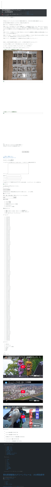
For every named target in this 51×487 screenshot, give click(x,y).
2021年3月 (8, 297)
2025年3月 (8, 238)
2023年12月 (8, 256)
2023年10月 (8, 259)
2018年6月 (8, 338)
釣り (6, 350)
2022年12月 (8, 271)
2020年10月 (8, 304)
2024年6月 (8, 249)
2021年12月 (8, 286)
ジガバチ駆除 (8, 201)
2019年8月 (8, 321)
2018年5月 (8, 340)
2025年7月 (8, 233)
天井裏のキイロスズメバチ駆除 (12, 204)
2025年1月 (8, 240)
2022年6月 (8, 279)
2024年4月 (8, 251)
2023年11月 (8, 258)
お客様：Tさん (9, 447)
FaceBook (9, 451)
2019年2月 (8, 328)
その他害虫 (9, 468)
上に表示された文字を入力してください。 (11, 186)
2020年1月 (8, 315)
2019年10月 (8, 318)
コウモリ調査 (8, 202)
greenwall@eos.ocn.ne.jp (9, 478)
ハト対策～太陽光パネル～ (8, 156)
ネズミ (8, 465)
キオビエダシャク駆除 (10, 206)
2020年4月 (8, 311)
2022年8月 (8, 276)
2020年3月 (8, 312)
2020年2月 (8, 314)
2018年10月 (8, 333)
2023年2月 (8, 269)
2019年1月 (8, 330)
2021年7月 (8, 292)
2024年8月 (8, 246)
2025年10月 (8, 229)
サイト (4, 180)
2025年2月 (8, 239)
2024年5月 (8, 250)
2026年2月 (8, 224)
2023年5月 (8, 265)
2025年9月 (8, 230)
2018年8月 (8, 336)
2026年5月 (8, 220)
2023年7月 (8, 263)
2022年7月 (8, 278)
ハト (7, 460)
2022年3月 (8, 282)
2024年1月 (8, 255)
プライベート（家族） (10, 346)
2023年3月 (8, 268)
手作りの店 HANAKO (11, 454)
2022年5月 (8, 280)
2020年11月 (8, 302)
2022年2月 (8, 284)
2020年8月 (8, 306)
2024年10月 (8, 244)
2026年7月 (8, 218)
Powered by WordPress (7, 486)
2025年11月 (8, 228)
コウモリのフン (9, 205)
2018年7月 (8, 337)
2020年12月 (8, 301)
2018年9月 (8, 335)
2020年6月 (8, 309)
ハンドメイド (8, 345)
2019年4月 (8, 326)
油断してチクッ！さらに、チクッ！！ (13, 210)
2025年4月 (8, 237)
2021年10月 (8, 289)
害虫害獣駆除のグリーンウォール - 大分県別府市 (23, 475)
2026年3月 (8, 223)
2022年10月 (8, 274)
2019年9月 (8, 320)
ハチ (7, 461)
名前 (4, 175)
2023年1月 (8, 270)
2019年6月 (8, 323)
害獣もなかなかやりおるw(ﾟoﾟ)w (9, 157)
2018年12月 (8, 331)
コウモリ (8, 464)
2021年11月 (8, 287)
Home (28, 11)
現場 (6, 349)
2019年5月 (8, 325)
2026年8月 (8, 217)
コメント (5, 173)
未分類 (7, 347)
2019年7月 (8, 322)
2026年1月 (8, 225)
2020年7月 (8, 307)
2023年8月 (8, 261)
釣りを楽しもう (10, 450)
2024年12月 (8, 242)
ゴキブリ (8, 466)
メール (5, 177)
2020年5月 (8, 310)
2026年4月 (8, 222)
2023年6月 (8, 264)
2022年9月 (8, 275)
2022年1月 (8, 285)
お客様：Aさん (9, 448)
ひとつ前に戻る (25, 151)
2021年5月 (8, 295)
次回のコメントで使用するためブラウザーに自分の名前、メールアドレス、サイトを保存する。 (23, 182)
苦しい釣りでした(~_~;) (10, 213)
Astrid (17, 486)
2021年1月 (8, 300)
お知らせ (7, 344)
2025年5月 (8, 235)
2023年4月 (8, 266)
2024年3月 (8, 253)
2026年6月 (8, 219)
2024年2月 (8, 254)
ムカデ (8, 463)
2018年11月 (8, 332)
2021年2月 (8, 299)
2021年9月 (8, 290)
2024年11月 (8, 243)
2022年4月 (8, 281)
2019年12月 (8, 316)
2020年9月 (8, 305)
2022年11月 (8, 273)
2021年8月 (8, 291)
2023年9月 (8, 260)
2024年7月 (8, 248)
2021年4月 (8, 296)
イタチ (8, 459)
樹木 (7, 469)
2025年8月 (8, 232)
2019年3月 (8, 327)
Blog (27, 13)
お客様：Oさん (9, 449)
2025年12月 (8, 227)
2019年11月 (8, 317)
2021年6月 (8, 294)
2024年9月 (8, 245)
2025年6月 (8, 234)
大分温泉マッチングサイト (12, 453)
